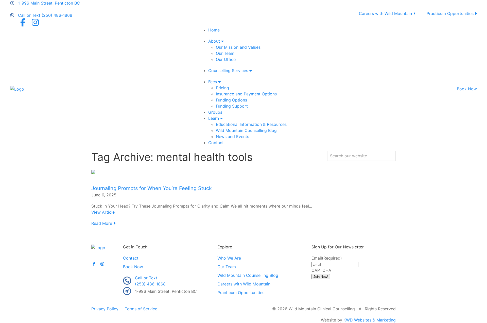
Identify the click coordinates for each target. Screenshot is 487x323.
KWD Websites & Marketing (369, 319)
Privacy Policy (104, 308)
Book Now (467, 88)
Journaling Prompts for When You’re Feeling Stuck (151, 188)
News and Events (232, 136)
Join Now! (321, 277)
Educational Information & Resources (251, 124)
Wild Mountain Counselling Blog (246, 130)
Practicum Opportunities (451, 13)
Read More (102, 223)
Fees (213, 81)
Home (214, 29)
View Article (103, 212)
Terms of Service (141, 308)
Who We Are (229, 258)
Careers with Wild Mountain (386, 13)
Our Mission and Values (238, 47)
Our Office (226, 59)
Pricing (222, 87)
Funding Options (231, 100)
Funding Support (232, 106)
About (214, 41)
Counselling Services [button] (228, 70)
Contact (216, 142)
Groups (215, 112)
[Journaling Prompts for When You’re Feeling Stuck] (93, 171)
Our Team (225, 53)
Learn (214, 118)
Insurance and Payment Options (246, 93)
